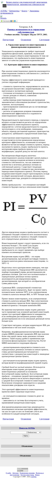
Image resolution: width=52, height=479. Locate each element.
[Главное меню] (5, 6)
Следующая (44, 40)
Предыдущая (8, 40)
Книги (24, 11)
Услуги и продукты (27, 475)
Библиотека (14, 11)
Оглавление (26, 40)
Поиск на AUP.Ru (27, 428)
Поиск (37, 475)
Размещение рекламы (27, 473)
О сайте (8, 473)
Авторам (15, 473)
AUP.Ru (3, 11)
